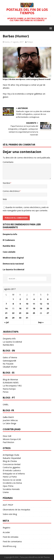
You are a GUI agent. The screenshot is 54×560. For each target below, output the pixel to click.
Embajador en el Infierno (14, 473)
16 (20, 308)
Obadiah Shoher (10, 366)
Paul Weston (8, 442)
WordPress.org (9, 546)
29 (13, 317)
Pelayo (30, 42)
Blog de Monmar (10, 379)
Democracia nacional (13, 263)
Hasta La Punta (10, 476)
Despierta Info (10, 234)
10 (27, 303)
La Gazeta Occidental (13, 269)
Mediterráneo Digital (13, 257)
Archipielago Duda (11, 455)
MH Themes (45, 557)
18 (34, 308)
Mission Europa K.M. (12, 439)
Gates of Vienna (10, 357)
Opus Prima (8, 486)
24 (27, 313)
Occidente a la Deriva (12, 483)
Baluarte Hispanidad (12, 458)
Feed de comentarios (12, 541)
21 (6, 313)
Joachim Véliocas (10, 420)
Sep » (40, 322)
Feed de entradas (10, 537)
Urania (6, 492)
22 (13, 313)
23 (20, 313)
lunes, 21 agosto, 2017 (14, 42)
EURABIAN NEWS (11, 382)
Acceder (6, 532)
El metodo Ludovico (12, 470)
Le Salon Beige (9, 423)
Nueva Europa (9, 388)
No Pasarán (8, 363)
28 (6, 317)
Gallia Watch (8, 417)
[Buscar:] (27, 278)
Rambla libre (9, 246)
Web (5, 199)
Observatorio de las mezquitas (16, 509)
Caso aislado (9, 252)
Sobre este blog (10, 514)
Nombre (6, 183)
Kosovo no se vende (12, 480)
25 (34, 313)
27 (48, 313)
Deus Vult (7, 436)
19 (41, 308)
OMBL (6, 404)
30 (20, 317)
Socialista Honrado (11, 489)
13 (48, 303)
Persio (5, 392)
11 (34, 303)
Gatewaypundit (9, 360)
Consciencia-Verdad (11, 464)
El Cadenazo (9, 240)
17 (27, 308)
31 (27, 317)
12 (41, 303)
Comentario (8, 162)
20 (48, 308)
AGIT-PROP (8, 505)
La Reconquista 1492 (12, 385)
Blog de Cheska (10, 461)
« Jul (6, 322)
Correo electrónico (11, 191)
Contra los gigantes (11, 467)
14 (6, 308)
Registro (6, 527)
